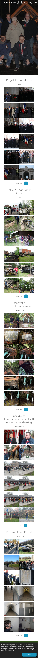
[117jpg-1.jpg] (11, 270)
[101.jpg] (11, 110)
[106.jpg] (11, 126)
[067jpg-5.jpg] (27, 483)
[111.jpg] (27, 157)
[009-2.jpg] (11, 609)
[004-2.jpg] (27, 562)
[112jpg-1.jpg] (27, 223)
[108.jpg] (11, 141)
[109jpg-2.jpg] (11, 208)
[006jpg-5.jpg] (11, 367)
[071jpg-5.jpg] (27, 515)
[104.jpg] (27, 94)
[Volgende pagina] (26, 183)
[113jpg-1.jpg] (11, 239)
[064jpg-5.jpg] (11, 468)
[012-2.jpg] (11, 624)
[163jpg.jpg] (11, 320)
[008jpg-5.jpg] (11, 383)
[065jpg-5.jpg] (27, 468)
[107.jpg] (27, 126)
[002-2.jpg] (27, 547)
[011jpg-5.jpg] (27, 398)
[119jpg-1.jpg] (11, 285)
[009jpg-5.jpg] (27, 383)
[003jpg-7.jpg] (11, 562)
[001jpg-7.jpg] (11, 547)
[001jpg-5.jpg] (27, 320)
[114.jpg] (27, 172)
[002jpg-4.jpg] (11, 336)
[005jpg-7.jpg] (11, 578)
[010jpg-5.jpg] (11, 398)
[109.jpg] (27, 141)
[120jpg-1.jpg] (27, 285)
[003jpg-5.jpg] (27, 336)
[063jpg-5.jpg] (27, 452)
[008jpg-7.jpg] (27, 593)
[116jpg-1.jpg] (27, 254)
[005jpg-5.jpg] (27, 352)
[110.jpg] (11, 157)
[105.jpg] (27, 110)
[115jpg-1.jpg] (11, 254)
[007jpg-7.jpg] (11, 593)
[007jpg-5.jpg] (27, 367)
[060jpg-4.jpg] (11, 437)
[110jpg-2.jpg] (27, 208)
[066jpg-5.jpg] (11, 483)
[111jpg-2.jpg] (11, 223)
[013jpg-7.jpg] (27, 624)
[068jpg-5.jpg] (11, 499)
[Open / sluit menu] (35, 2)
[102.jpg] (11, 94)
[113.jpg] (11, 172)
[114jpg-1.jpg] (27, 239)
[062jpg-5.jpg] (11, 452)
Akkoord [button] (29, 655)
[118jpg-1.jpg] (27, 270)
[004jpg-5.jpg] (11, 352)
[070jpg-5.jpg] (11, 515)
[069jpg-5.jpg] (27, 499)
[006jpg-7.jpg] (27, 578)
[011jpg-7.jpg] (27, 609)
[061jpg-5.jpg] (27, 437)
